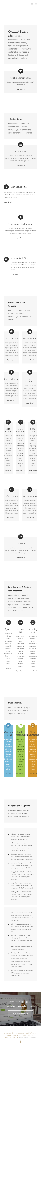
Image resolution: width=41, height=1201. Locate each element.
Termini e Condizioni (30, 1037)
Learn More (20, 89)
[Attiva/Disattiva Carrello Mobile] (32, 4)
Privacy (21, 1037)
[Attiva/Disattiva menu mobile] (36, 4)
